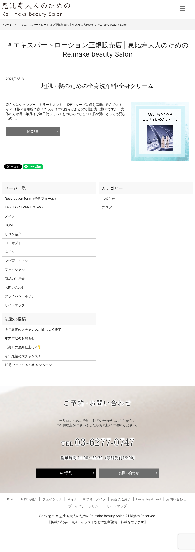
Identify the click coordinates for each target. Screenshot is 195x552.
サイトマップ (15, 305)
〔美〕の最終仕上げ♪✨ (23, 347)
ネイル (10, 252)
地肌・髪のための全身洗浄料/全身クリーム (97, 85)
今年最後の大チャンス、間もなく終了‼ (34, 329)
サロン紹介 (13, 234)
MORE (32, 131)
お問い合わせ (15, 287)
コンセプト (13, 243)
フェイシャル (15, 269)
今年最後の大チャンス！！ (25, 356)
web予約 (66, 473)
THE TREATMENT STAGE (24, 207)
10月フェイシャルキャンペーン (28, 365)
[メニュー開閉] (182, 8)
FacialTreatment (148, 499)
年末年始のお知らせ (20, 338)
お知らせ (108, 198)
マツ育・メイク (16, 261)
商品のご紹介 (15, 278)
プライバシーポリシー (21, 296)
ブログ (107, 207)
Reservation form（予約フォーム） (31, 198)
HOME (6, 24)
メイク (10, 216)
